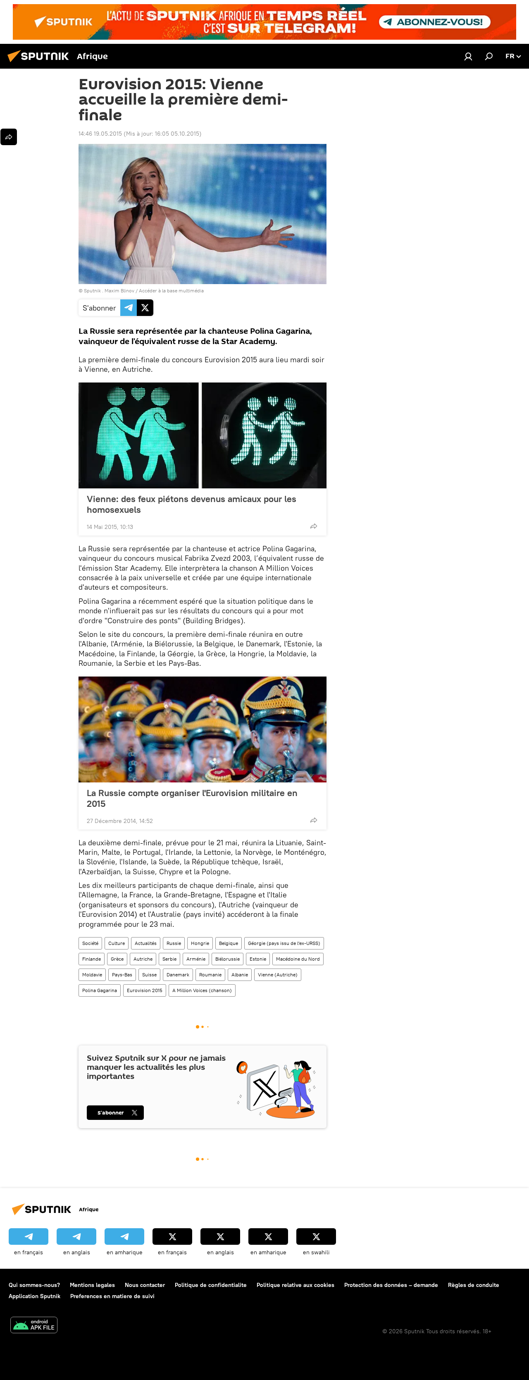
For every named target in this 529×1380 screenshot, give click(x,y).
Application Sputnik (34, 1296)
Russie (174, 943)
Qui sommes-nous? (34, 1285)
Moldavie (92, 974)
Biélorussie (227, 959)
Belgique (228, 943)
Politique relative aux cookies (295, 1285)
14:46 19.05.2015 (100, 133)
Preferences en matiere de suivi (112, 1296)
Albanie (239, 974)
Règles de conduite (473, 1285)
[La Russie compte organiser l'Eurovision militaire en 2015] (202, 729)
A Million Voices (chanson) (202, 990)
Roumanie (210, 974)
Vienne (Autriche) (278, 974)
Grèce (117, 959)
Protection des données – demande (391, 1285)
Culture (116, 943)
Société (90, 943)
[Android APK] (34, 1326)
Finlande (91, 959)
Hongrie (200, 943)
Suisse (149, 974)
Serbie (169, 959)
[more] (313, 526)
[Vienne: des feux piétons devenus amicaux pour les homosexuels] (202, 435)
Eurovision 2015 (144, 990)
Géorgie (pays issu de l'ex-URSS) (284, 943)
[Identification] (468, 56)
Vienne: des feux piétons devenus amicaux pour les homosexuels (191, 504)
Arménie (195, 959)
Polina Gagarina (99, 990)
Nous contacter (145, 1285)
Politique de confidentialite (211, 1285)
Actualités (146, 943)
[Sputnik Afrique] (40, 63)
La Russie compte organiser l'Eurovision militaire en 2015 (192, 798)
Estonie (258, 959)
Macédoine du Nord (298, 959)
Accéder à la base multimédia (171, 290)
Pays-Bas (122, 974)
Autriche (143, 959)
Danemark (178, 974)
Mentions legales (92, 1285)
